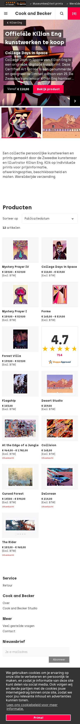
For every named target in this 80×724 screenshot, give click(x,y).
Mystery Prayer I (14, 311)
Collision (48, 445)
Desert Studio (52, 400)
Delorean (48, 493)
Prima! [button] (38, 718)
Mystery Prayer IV (15, 267)
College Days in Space (59, 267)
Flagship (9, 400)
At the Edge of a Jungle (20, 445)
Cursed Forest (13, 493)
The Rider (9, 542)
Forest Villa (11, 356)
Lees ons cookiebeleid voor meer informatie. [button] (32, 707)
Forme (46, 311)
